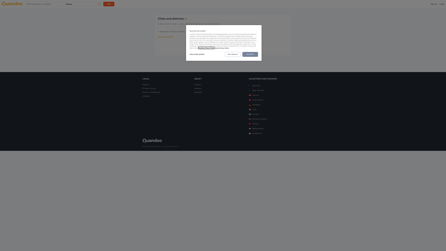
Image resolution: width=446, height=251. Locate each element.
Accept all (250, 54)
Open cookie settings (197, 54)
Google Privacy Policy (222, 48)
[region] (224, 43)
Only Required (233, 54)
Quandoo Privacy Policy (206, 48)
